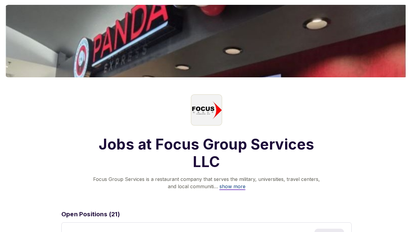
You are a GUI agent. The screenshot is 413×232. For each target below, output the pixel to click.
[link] (233, 186)
